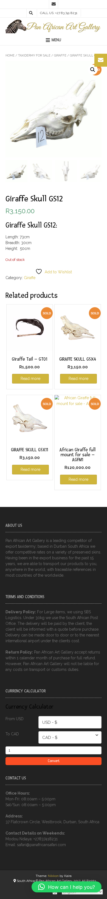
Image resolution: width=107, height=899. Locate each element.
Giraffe (60, 55)
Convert (54, 761)
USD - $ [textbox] (49, 722)
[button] (93, 70)
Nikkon (53, 876)
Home (10, 55)
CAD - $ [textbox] (50, 737)
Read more (30, 378)
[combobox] (70, 722)
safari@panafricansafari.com (41, 845)
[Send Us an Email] (53, 4)
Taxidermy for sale (34, 55)
